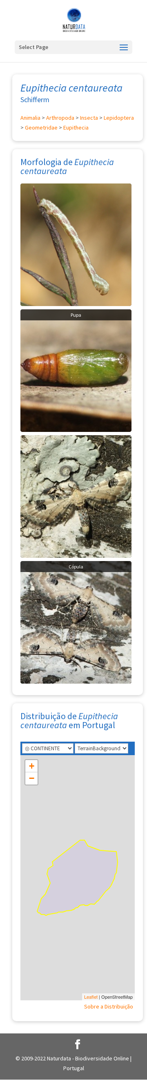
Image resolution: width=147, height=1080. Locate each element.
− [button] (31, 778)
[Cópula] (75, 621)
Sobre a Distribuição (108, 1006)
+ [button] (31, 766)
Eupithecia (76, 127)
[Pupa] (75, 369)
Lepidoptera (119, 117)
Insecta (89, 117)
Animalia (30, 117)
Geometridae (41, 127)
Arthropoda (60, 117)
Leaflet (91, 996)
